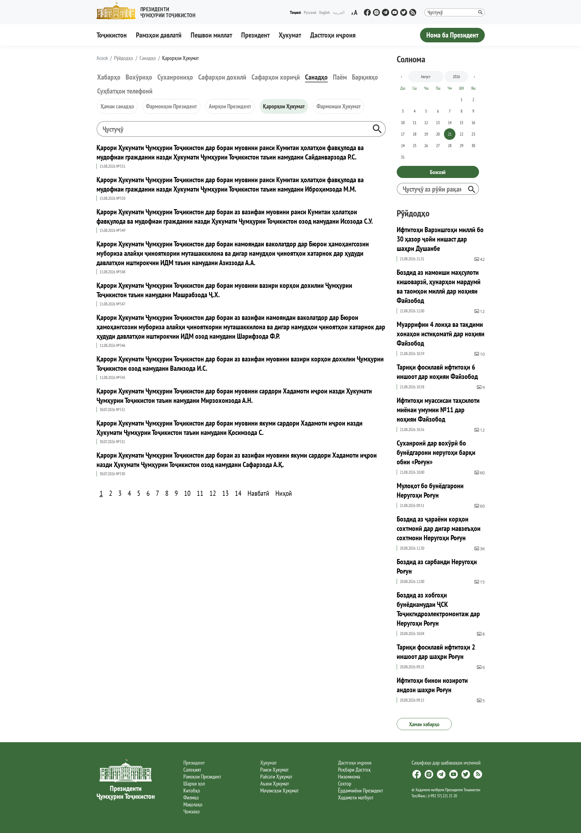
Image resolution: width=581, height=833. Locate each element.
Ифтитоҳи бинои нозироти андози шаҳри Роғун (432, 685)
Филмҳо (191, 797)
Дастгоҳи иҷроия (333, 35)
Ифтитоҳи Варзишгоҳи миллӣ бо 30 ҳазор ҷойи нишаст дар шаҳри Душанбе (440, 239)
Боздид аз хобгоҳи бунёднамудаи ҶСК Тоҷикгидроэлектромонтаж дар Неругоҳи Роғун (438, 609)
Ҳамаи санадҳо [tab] (117, 106)
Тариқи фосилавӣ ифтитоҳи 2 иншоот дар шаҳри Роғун (436, 651)
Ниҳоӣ (283, 493)
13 (225, 493)
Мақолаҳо (192, 804)
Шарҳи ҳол (194, 783)
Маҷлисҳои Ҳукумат (279, 790)
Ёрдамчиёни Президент (360, 790)
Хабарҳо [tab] (108, 77)
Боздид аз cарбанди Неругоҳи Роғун (437, 566)
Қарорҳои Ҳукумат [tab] (284, 106)
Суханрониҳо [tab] (175, 77)
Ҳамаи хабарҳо (424, 724)
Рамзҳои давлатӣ (159, 35)
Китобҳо (191, 790)
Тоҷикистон (112, 35)
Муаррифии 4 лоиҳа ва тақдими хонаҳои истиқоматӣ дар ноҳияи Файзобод (440, 334)
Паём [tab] (340, 77)
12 (212, 493)
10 (187, 493)
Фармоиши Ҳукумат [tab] (339, 106)
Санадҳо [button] (148, 58)
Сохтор (344, 783)
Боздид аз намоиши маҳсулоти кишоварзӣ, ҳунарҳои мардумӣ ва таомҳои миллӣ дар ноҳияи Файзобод (439, 286)
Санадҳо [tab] (316, 77)
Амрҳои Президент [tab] (230, 106)
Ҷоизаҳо (191, 811)
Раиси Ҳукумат (274, 769)
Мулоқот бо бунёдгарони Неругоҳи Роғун (430, 490)
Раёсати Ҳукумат (276, 776)
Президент (255, 35)
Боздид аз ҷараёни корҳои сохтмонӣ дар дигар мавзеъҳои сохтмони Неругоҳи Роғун (439, 528)
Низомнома (349, 776)
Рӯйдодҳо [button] (123, 58)
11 (200, 493)
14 (238, 493)
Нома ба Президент (452, 35)
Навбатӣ (258, 493)
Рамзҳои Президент (202, 776)
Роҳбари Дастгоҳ (354, 769)
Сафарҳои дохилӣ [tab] (222, 77)
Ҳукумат (290, 35)
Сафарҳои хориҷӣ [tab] (275, 77)
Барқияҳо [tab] (365, 77)
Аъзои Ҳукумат (274, 783)
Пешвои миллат (211, 35)
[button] (149, 11)
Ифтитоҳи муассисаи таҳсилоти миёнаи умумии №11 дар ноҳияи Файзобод (438, 410)
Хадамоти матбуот (355, 797)
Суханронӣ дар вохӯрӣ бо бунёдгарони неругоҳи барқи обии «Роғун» (436, 452)
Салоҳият (192, 769)
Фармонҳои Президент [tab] (171, 106)
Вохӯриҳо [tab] (139, 77)
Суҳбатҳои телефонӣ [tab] (125, 91)
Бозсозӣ (437, 172)
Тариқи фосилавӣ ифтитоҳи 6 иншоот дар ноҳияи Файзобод (437, 371)
